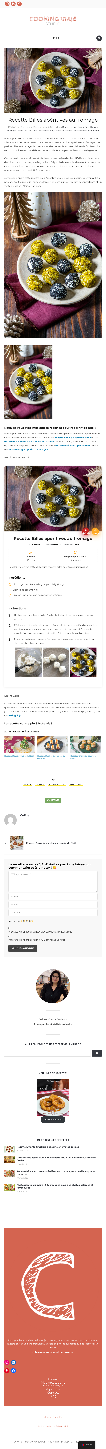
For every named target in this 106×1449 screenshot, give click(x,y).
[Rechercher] (97, 1053)
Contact (53, 1392)
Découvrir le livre (53, 1119)
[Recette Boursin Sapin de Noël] (19, 744)
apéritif (27, 785)
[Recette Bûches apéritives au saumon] (52, 744)
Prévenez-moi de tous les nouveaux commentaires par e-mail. (40, 932)
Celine (24, 127)
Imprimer (55, 800)
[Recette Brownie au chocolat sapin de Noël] (17, 843)
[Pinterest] (19, 4)
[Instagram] (7, 4)
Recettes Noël (45, 130)
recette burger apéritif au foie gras (28, 449)
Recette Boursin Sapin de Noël (19, 756)
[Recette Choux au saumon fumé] (85, 744)
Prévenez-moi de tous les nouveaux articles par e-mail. (37, 940)
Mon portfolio (53, 1386)
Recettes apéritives (73, 127)
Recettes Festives (27, 130)
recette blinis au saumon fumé (73, 437)
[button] (53, 38)
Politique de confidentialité (53, 1426)
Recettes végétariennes (86, 130)
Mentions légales (53, 1417)
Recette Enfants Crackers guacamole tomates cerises (48, 1147)
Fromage (40, 785)
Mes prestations (53, 1382)
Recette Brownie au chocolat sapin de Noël (51, 843)
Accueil (53, 1379)
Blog (53, 1396)
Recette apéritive (57, 785)
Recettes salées (63, 130)
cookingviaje (14, 715)
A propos (53, 1389)
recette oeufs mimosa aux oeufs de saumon (29, 441)
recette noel (76, 785)
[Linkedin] (13, 4)
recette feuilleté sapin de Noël (72, 445)
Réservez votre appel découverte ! (54, 1352)
